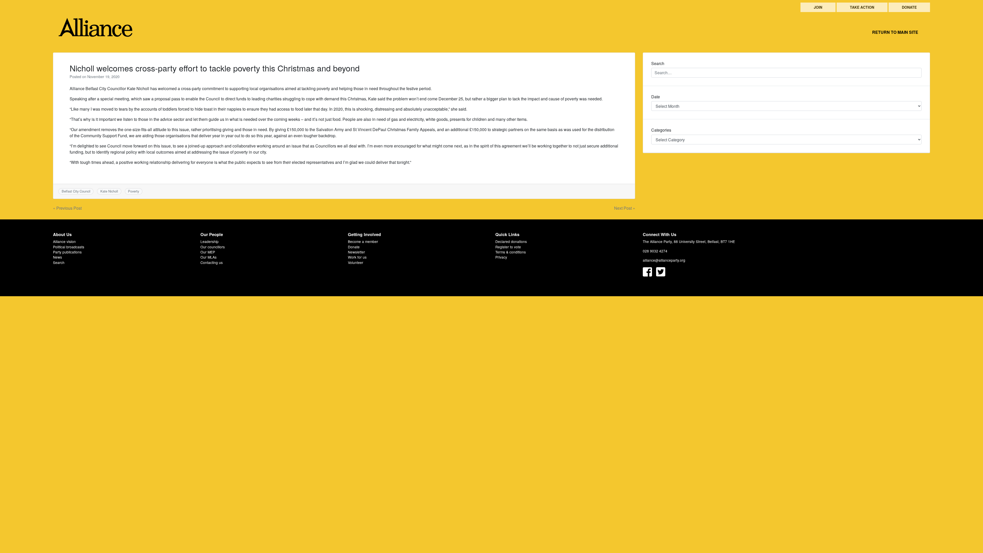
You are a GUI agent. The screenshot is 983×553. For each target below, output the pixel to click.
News (57, 257)
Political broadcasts (68, 246)
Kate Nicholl (109, 191)
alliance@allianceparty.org (664, 260)
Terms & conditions (510, 251)
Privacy (501, 257)
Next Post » (624, 208)
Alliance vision (64, 241)
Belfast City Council (76, 191)
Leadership (209, 241)
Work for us (357, 257)
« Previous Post (67, 208)
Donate (909, 7)
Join (818, 7)
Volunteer (355, 262)
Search (59, 262)
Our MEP (207, 251)
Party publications (67, 251)
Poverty (133, 191)
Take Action (862, 7)
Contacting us (211, 262)
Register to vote (508, 246)
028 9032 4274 (655, 250)
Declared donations (511, 241)
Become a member (363, 241)
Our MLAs (208, 257)
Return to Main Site (895, 32)
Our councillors (212, 246)
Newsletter (356, 251)
